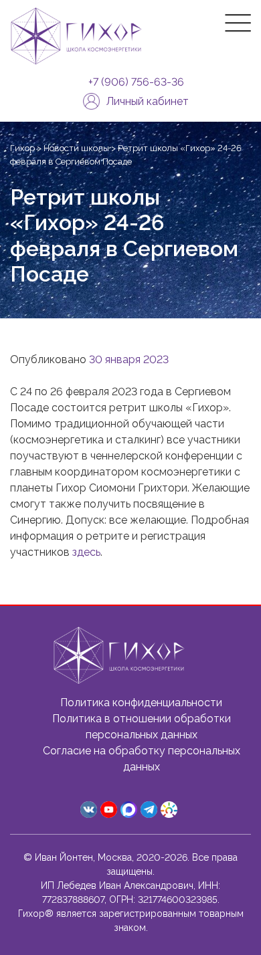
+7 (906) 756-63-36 (136, 82)
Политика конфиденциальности (141, 702)
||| (238, 23)
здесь (86, 552)
